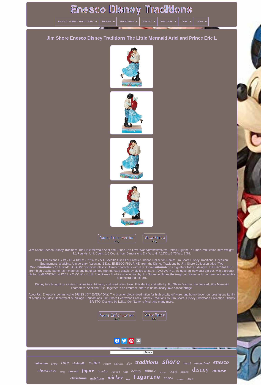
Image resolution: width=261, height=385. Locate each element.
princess (163, 372)
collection (41, 363)
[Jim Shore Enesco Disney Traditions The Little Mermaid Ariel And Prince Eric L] (131, 67)
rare (65, 362)
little (128, 379)
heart (187, 363)
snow (168, 377)
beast (190, 378)
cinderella (78, 363)
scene (54, 363)
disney (200, 369)
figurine (146, 377)
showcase (46, 370)
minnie (150, 371)
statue (107, 364)
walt (125, 371)
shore (171, 361)
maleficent (97, 378)
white (94, 362)
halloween (118, 364)
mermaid (116, 371)
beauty (136, 371)
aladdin (185, 371)
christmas (78, 378)
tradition (180, 379)
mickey (115, 377)
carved (73, 371)
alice (129, 363)
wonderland (202, 363)
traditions (147, 362)
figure (88, 370)
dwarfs (173, 371)
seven (62, 371)
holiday (103, 371)
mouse (219, 370)
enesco (221, 362)
